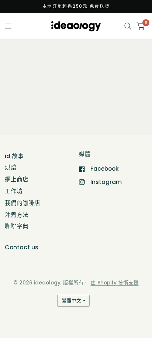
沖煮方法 (16, 215)
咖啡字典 (16, 226)
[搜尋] (128, 26)
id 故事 (14, 156)
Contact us (21, 247)
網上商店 (16, 179)
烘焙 (11, 167)
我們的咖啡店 (22, 203)
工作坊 (14, 191)
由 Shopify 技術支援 (115, 282)
